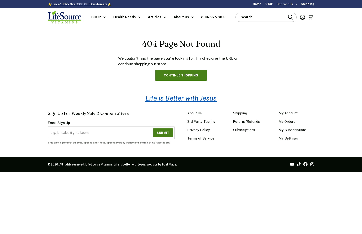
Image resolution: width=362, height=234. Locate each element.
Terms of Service (151, 142)
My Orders (287, 122)
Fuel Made (169, 164)
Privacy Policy (125, 142)
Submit (163, 132)
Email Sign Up (59, 123)
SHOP (269, 4)
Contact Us (285, 4)
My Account (288, 113)
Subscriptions (244, 130)
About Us (181, 17)
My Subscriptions (292, 130)
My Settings (288, 138)
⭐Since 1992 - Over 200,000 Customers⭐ (79, 4)
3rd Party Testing (201, 122)
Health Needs (124, 17)
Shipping (307, 4)
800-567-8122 (213, 17)
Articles (154, 17)
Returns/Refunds (246, 122)
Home (257, 4)
